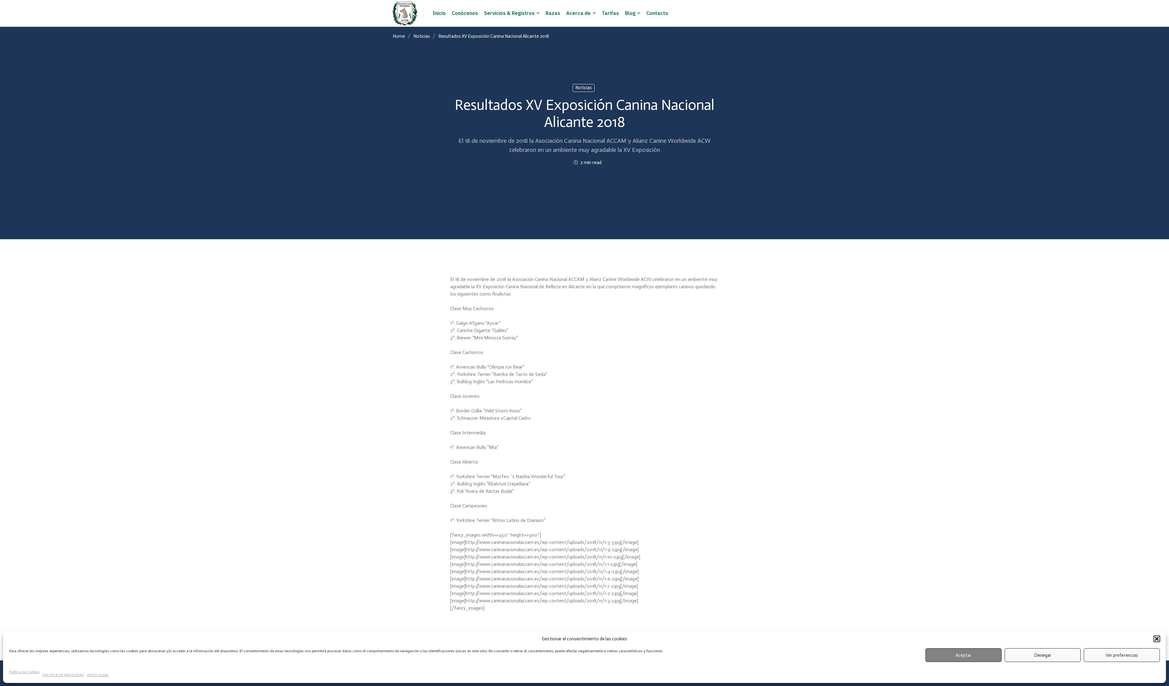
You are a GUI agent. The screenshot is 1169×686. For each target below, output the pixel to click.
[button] (1157, 639)
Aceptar (963, 655)
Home (399, 36)
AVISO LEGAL (98, 675)
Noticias (421, 36)
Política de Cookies (24, 672)
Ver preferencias (1122, 655)
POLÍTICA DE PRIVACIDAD (63, 675)
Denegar (1042, 655)
